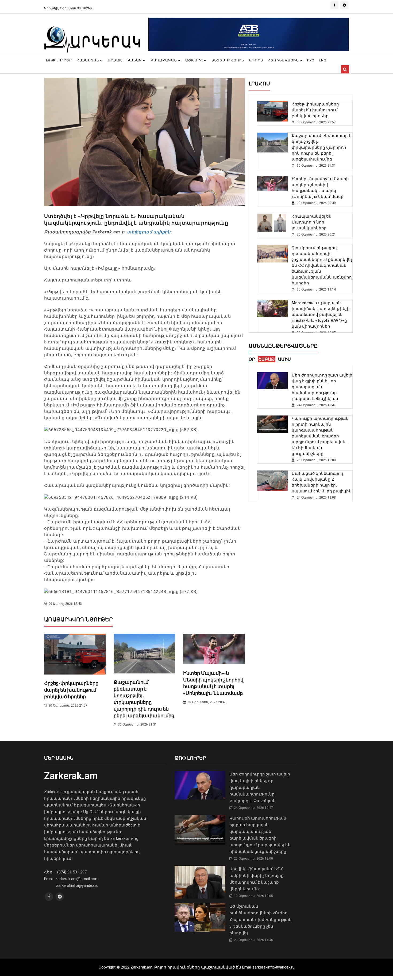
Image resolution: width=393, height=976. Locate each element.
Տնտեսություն (227, 60)
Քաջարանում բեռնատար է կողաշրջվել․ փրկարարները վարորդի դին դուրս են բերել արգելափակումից (321, 147)
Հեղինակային (284, 60)
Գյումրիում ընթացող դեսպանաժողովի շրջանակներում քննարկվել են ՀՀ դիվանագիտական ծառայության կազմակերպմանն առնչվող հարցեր (322, 265)
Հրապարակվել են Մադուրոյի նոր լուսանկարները (312, 222)
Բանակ (135, 60)
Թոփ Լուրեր (59, 60)
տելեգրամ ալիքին (148, 231)
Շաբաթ (266, 359)
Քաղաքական (164, 60)
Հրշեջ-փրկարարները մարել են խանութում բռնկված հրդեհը (71, 689)
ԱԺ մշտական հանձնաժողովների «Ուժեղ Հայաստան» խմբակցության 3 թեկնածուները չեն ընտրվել (260, 919)
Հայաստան (88, 60)
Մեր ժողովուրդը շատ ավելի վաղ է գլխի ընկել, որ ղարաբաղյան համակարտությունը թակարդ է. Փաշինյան (322, 387)
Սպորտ (256, 60)
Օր (252, 359)
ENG (322, 60)
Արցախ (115, 60)
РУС (310, 60)
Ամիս (284, 359)
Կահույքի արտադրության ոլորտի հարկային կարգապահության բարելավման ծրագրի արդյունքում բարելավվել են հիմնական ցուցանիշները (320, 436)
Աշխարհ (194, 60)
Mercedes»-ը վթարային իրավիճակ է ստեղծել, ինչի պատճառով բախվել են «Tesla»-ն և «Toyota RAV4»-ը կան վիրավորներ (321, 314)
